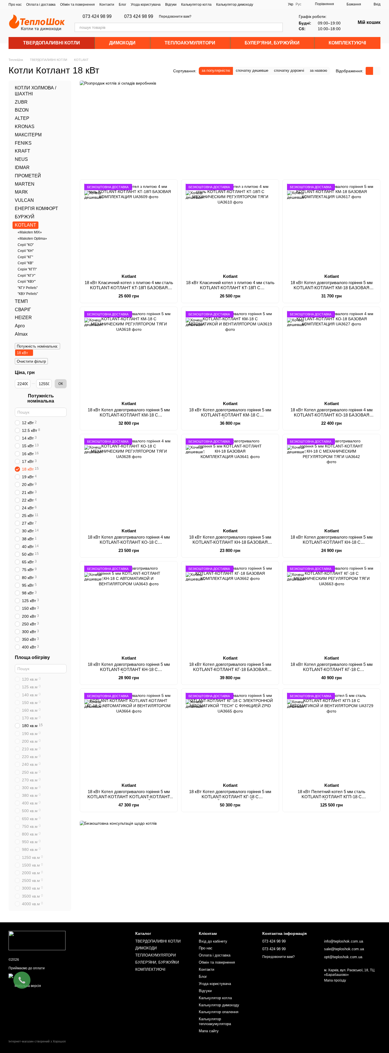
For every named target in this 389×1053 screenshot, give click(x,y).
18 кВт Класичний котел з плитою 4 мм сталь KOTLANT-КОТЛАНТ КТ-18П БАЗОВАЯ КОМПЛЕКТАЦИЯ (129, 287)
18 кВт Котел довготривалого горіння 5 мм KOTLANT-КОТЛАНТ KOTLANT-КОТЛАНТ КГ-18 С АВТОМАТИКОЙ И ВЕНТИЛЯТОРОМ (128, 799)
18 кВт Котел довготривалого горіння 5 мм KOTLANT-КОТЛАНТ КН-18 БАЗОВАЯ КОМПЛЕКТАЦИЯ (230, 542)
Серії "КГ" (25, 257)
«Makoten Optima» (32, 239)
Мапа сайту (209, 1031)
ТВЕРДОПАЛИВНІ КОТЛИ (51, 42)
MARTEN (24, 184)
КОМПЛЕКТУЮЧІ (347, 42)
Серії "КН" (26, 251)
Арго (20, 325)
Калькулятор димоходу (234, 5)
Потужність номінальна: (37, 346)
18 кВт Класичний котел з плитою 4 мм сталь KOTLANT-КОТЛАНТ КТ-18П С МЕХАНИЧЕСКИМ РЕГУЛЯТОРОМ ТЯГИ (230, 287)
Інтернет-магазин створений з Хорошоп (37, 1041)
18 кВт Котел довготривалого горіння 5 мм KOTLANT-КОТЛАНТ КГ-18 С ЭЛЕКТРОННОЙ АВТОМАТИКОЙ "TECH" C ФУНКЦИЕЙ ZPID (230, 799)
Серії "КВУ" (27, 282)
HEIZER (23, 317)
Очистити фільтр (31, 361)
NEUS (21, 159)
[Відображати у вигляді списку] (376, 71)
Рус (298, 4)
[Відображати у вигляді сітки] (369, 71)
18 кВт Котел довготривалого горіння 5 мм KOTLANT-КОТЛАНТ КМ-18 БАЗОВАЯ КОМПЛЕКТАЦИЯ (331, 287)
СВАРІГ (23, 309)
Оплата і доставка (41, 5)
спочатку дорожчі (289, 70)
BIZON (22, 110)
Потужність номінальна (40, 398)
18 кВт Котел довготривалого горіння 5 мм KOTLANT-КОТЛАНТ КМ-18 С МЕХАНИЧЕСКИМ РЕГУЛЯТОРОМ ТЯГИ (128, 414)
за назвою (318, 70)
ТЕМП (21, 301)
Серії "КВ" (25, 263)
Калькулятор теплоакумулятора (215, 1021)
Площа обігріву (32, 657)
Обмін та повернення (77, 5)
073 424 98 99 (97, 16)
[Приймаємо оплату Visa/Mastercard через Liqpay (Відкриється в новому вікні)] (50, 976)
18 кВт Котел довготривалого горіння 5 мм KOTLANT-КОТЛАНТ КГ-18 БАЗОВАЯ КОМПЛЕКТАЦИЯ (230, 669)
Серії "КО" (26, 245)
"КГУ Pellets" (28, 288)
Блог (122, 5)
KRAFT (22, 151)
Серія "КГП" (27, 269)
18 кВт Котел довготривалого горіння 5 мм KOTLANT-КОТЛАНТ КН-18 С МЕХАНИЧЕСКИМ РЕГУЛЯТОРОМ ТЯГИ (331, 542)
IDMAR (22, 167)
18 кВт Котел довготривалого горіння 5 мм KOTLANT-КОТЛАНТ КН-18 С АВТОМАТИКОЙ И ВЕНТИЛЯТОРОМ (129, 669)
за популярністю (216, 70)
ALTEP (22, 118)
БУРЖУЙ (24, 216)
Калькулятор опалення (218, 1012)
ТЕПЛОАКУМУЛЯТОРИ (190, 42)
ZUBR (21, 102)
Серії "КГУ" (26, 276)
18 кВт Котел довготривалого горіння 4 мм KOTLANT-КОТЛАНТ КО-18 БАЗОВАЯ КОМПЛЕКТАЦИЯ (331, 414)
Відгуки (171, 5)
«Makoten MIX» (30, 233)
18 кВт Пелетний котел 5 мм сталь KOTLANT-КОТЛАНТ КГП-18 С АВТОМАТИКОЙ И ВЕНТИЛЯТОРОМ (331, 796)
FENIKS (23, 143)
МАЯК (21, 192)
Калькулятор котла (196, 5)
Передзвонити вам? (175, 17)
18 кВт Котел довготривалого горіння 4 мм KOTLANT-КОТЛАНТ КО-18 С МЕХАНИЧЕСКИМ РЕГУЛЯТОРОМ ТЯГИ (128, 542)
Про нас (15, 5)
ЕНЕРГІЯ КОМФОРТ (36, 208)
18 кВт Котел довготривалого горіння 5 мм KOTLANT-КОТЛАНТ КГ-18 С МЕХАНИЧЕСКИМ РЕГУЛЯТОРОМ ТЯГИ (331, 669)
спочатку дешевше (252, 70)
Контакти (106, 5)
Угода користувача (146, 5)
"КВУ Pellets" (28, 294)
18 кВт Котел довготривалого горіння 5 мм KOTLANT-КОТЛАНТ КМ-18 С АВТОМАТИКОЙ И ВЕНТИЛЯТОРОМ (230, 414)
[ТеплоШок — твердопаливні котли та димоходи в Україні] (37, 941)
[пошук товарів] (278, 27)
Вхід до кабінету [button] (213, 941)
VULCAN (24, 200)
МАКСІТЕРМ (28, 134)
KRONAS (24, 126)
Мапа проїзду (335, 980)
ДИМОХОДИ (122, 42)
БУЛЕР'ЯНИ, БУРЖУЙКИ (272, 42)
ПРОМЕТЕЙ (28, 175)
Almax (21, 334)
